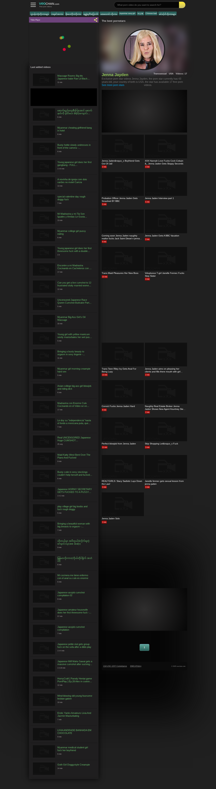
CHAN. (49, 3)
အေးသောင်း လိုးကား (109, 14)
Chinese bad (151, 13)
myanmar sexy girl (127, 13)
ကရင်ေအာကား (57, 14)
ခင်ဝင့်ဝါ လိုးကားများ (167, 14)
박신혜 (140, 13)
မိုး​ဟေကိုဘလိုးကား (73, 14)
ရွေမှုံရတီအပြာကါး (90, 14)
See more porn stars (113, 85)
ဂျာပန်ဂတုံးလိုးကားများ (40, 14)
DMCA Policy (135, 666)
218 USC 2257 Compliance (115, 666)
